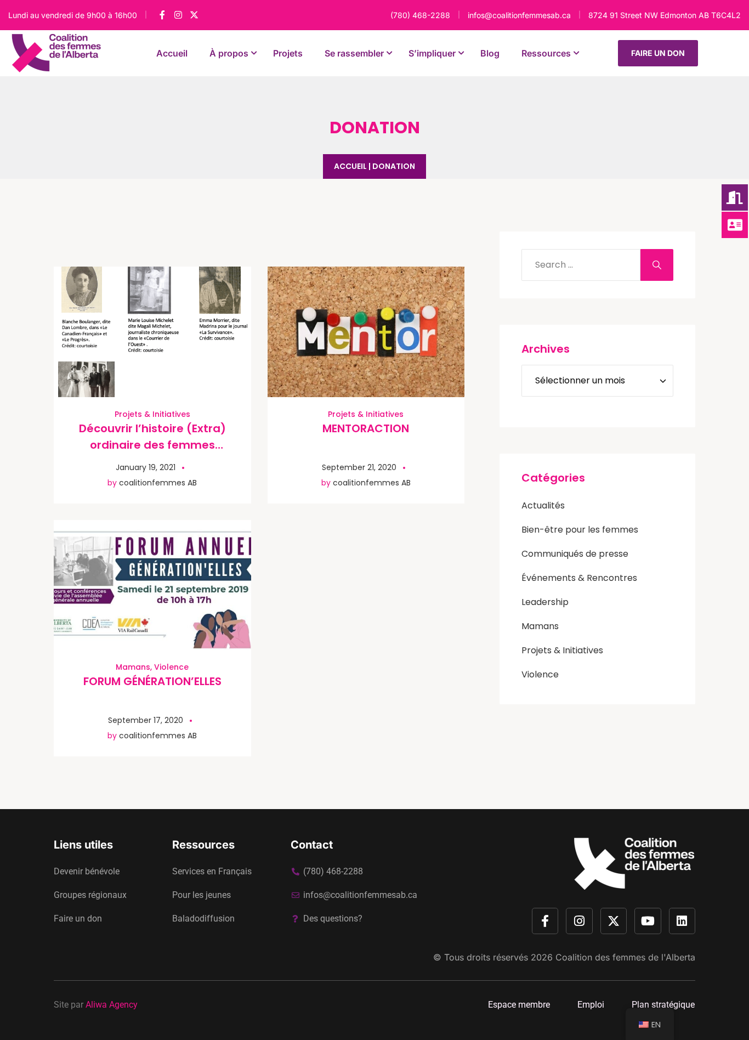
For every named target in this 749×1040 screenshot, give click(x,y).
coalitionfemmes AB (158, 482)
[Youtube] (647, 921)
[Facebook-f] (545, 921)
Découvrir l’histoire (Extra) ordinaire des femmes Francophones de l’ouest (152, 445)
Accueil (350, 166)
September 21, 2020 (359, 467)
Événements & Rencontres (579, 578)
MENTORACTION (365, 428)
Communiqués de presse (574, 553)
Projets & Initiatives (152, 414)
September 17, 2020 (145, 720)
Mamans (133, 667)
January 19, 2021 (145, 467)
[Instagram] (579, 921)
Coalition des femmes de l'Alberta (625, 957)
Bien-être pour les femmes (579, 529)
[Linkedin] (682, 921)
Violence (171, 667)
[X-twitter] (613, 921)
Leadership (545, 602)
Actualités (543, 505)
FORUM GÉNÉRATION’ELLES (152, 681)
